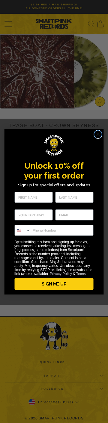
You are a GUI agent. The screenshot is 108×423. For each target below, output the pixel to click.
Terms (81, 273)
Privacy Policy (61, 273)
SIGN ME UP (54, 284)
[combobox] (23, 230)
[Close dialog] (98, 134)
